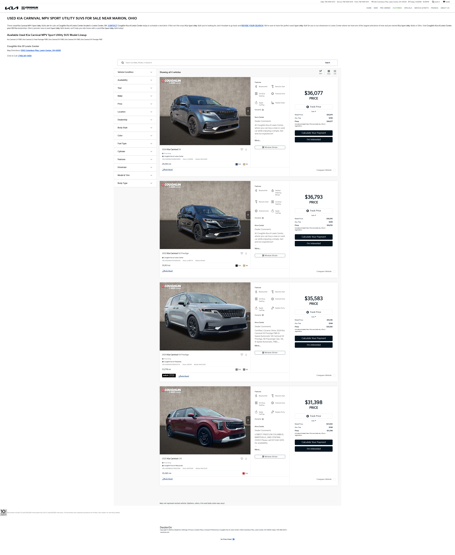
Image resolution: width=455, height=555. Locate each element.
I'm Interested (314, 139)
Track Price (315, 107)
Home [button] (368, 8)
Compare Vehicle (324, 170)
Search (327, 63)
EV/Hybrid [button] (397, 8)
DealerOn (177, 530)
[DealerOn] (166, 527)
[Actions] (246, 149)
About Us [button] (445, 8)
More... (258, 140)
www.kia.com (164, 532)
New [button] (376, 8)
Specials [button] (408, 8)
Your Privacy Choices (226, 539)
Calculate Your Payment (314, 133)
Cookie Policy (199, 530)
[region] (314, 121)
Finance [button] (434, 8)
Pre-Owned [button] (385, 8)
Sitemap (184, 530)
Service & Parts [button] (421, 8)
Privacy (191, 530)
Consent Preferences (212, 530)
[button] (248, 111)
